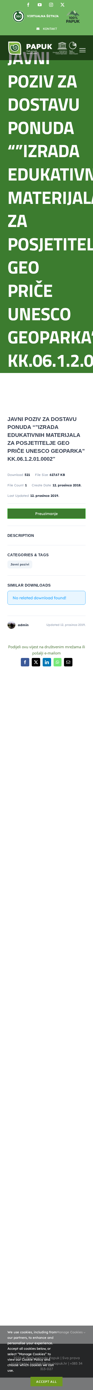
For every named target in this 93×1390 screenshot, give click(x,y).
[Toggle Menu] (82, 50)
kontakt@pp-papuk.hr (34, 943)
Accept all (46, 1381)
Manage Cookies (70, 1332)
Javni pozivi (19, 564)
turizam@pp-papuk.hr (26, 1077)
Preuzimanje (46, 513)
